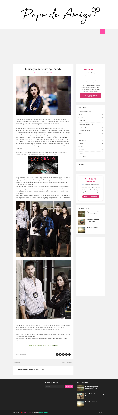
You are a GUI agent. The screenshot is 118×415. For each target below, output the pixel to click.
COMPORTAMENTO (91, 130)
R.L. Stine (54, 155)
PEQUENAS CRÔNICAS (91, 111)
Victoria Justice (59, 137)
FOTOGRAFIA (91, 137)
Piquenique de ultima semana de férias (94, 213)
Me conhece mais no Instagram (91, 95)
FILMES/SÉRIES (22, 354)
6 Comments (53, 73)
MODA (91, 114)
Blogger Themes (43, 412)
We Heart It (51, 345)
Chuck (60, 130)
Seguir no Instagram (90, 196)
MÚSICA (91, 146)
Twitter (57, 345)
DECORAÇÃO (91, 140)
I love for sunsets (92, 227)
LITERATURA (91, 121)
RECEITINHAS (91, 156)
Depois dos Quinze (28, 139)
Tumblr (44, 345)
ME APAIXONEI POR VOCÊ (91, 124)
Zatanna (33, 135)
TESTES (91, 143)
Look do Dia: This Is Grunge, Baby (93, 220)
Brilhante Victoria (23, 141)
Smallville (65, 132)
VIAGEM (91, 153)
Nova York (67, 198)
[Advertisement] (59, 48)
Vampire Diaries (27, 327)
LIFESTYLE (91, 117)
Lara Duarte (34, 73)
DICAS (91, 134)
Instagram (38, 345)
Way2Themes (27, 412)
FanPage (31, 345)
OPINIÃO (91, 150)
